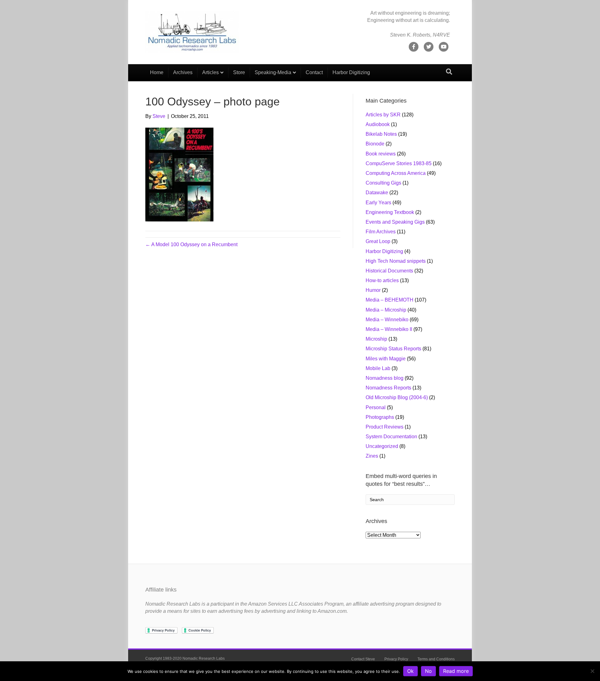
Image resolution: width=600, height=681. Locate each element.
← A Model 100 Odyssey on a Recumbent (191, 244)
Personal (376, 407)
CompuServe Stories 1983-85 (399, 163)
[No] (592, 671)
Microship (376, 339)
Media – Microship (386, 310)
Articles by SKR (383, 114)
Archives (182, 72)
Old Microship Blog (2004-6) (397, 397)
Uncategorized (382, 446)
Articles (210, 72)
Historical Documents (389, 270)
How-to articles (382, 280)
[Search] (449, 71)
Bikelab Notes (381, 134)
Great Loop (378, 241)
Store (239, 72)
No (428, 671)
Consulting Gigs (383, 182)
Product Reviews (384, 426)
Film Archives (381, 231)
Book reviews (381, 153)
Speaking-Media (273, 72)
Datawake (377, 192)
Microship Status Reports (393, 348)
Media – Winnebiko (387, 319)
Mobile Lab (378, 368)
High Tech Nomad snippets (396, 261)
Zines (372, 456)
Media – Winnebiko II (389, 329)
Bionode (375, 143)
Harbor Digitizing (351, 72)
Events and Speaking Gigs (395, 222)
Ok (410, 671)
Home (156, 72)
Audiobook (378, 124)
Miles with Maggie (386, 358)
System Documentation (391, 436)
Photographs (380, 417)
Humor (373, 290)
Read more (456, 671)
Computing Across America (396, 173)
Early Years (378, 202)
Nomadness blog (384, 378)
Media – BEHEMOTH (389, 299)
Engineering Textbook (390, 212)
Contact (314, 72)
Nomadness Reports (388, 387)
